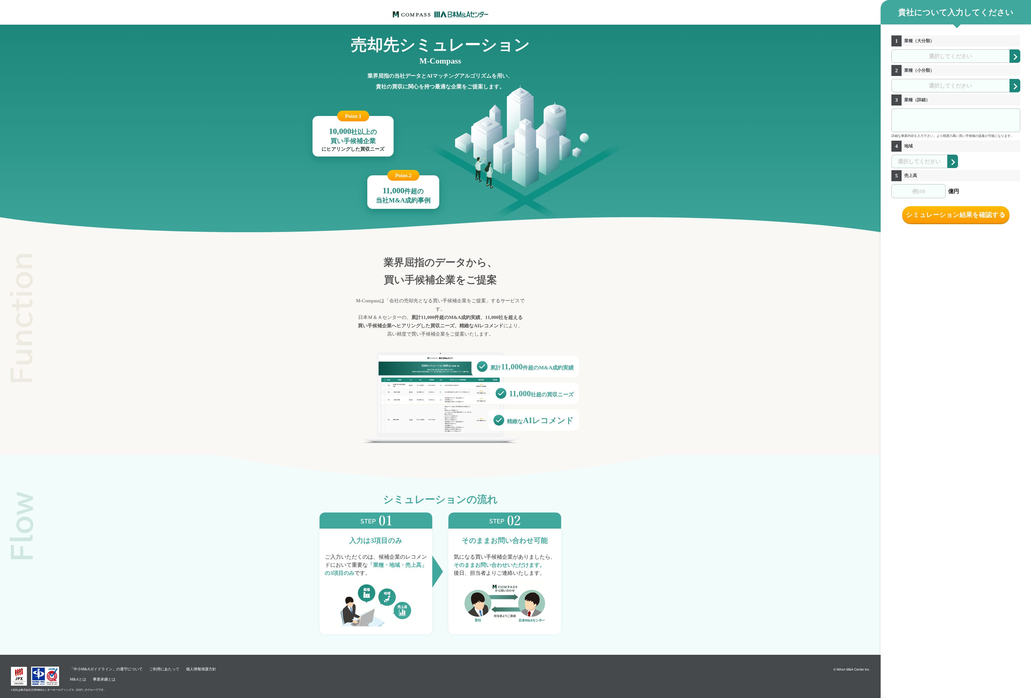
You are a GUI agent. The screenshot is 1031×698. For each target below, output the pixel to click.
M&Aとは (78, 679)
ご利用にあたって (164, 669)
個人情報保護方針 (201, 669)
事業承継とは (104, 679)
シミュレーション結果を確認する (955, 214)
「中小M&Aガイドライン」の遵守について (106, 669)
